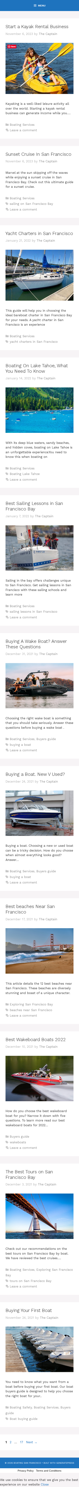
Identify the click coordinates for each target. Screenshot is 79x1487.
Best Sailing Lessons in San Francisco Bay (34, 506)
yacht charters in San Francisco (34, 341)
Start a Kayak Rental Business (37, 26)
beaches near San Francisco (31, 1010)
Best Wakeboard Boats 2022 (36, 1039)
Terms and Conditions (48, 1470)
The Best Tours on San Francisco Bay (29, 1174)
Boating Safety (21, 1407)
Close (45, 1484)
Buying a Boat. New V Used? (35, 774)
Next (31, 1442)
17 (22, 1442)
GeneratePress (65, 1463)
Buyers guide (46, 739)
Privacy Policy (26, 1470)
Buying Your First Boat (29, 1310)
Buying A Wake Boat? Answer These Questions (36, 644)
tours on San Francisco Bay (30, 1281)
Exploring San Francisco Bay (31, 1004)
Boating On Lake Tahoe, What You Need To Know (37, 368)
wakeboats (18, 1142)
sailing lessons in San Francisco (33, 611)
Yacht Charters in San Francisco (39, 233)
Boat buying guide (23, 1419)
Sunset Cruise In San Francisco (38, 154)
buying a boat (20, 745)
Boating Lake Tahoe (25, 474)
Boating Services (22, 125)
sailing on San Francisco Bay (31, 204)
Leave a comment (23, 130)
